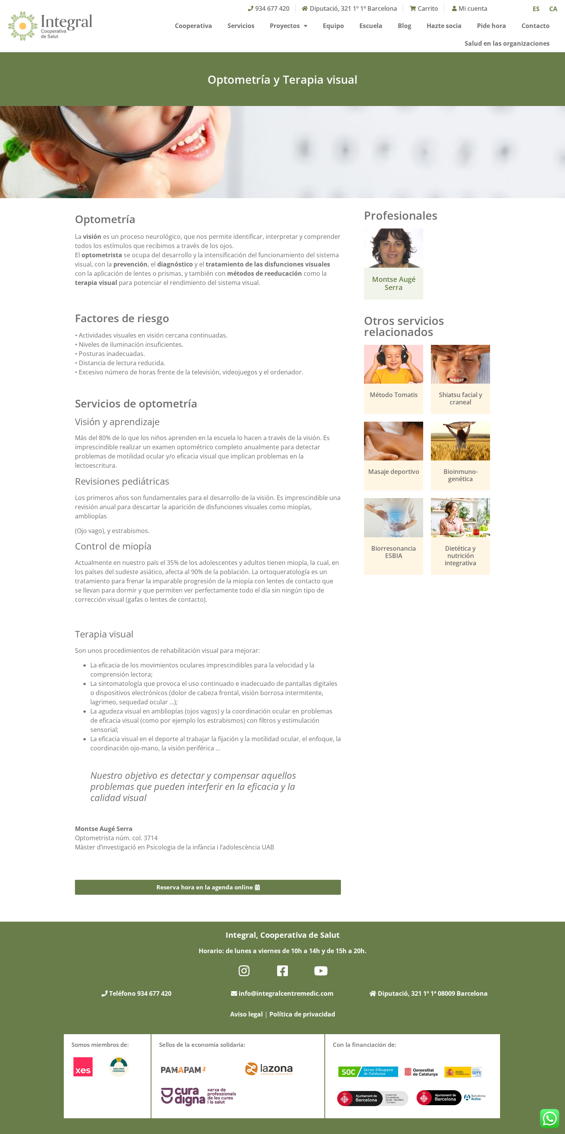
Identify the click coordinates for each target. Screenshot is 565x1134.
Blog (404, 26)
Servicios (241, 26)
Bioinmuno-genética (461, 475)
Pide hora (491, 26)
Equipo (333, 26)
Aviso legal (246, 1014)
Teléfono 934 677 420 (139, 993)
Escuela (370, 26)
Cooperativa (193, 26)
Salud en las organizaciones (507, 43)
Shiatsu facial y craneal (460, 398)
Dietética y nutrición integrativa (460, 555)
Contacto (536, 26)
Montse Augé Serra (393, 283)
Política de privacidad (302, 1014)
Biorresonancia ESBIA (393, 552)
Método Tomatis (394, 395)
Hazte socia (444, 26)
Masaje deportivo (393, 471)
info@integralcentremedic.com (286, 993)
